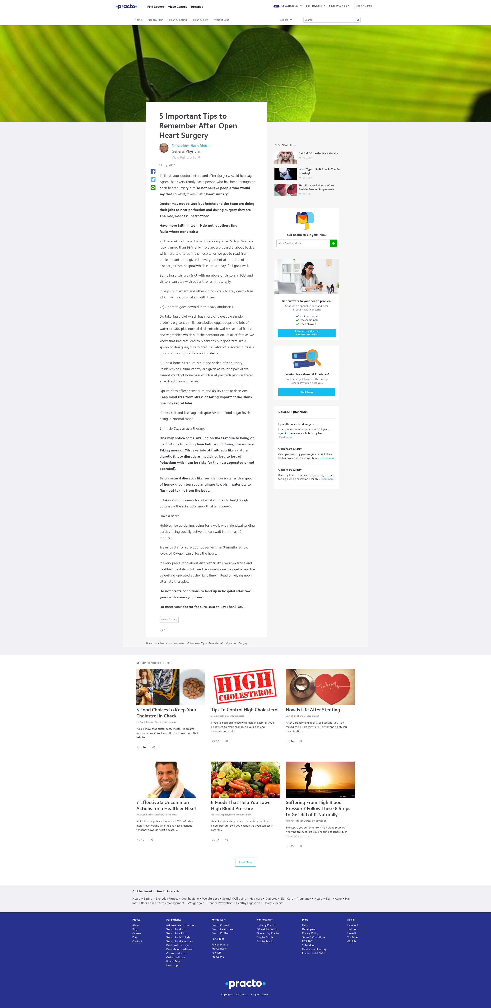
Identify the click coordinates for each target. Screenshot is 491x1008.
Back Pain (147, 903)
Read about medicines (179, 949)
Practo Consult (220, 925)
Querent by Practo (268, 933)
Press (135, 937)
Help (304, 925)
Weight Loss (210, 898)
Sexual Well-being (234, 898)
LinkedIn (352, 933)
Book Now (306, 392)
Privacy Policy (310, 933)
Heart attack (169, 619)
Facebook (353, 925)
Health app (172, 965)
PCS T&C (307, 941)
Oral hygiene (190, 898)
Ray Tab (216, 952)
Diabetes (271, 898)
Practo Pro (218, 956)
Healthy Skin (322, 898)
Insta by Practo (266, 925)
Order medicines (175, 957)
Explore (283, 19)
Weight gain (196, 903)
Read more (285, 437)
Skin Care (287, 898)
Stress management (170, 903)
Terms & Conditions (313, 937)
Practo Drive (173, 961)
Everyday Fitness (167, 898)
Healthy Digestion (248, 903)
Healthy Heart (273, 903)
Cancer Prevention (220, 903)
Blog (135, 929)
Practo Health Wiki (313, 953)
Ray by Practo (220, 944)
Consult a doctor (176, 953)
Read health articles (177, 945)
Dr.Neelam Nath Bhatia (191, 145)
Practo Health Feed (223, 929)
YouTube (352, 937)
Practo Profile (220, 933)
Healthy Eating (142, 898)
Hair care (256, 898)
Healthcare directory (314, 949)
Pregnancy (304, 898)
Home (138, 19)
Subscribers (309, 945)
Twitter (351, 929)
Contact (137, 941)
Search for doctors (177, 929)
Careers (136, 933)
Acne (338, 898)
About (136, 925)
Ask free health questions (181, 925)
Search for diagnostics (179, 941)
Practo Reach (219, 948)
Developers (308, 929)
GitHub (351, 941)
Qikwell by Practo (267, 929)
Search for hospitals (178, 937)
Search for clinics (176, 933)
